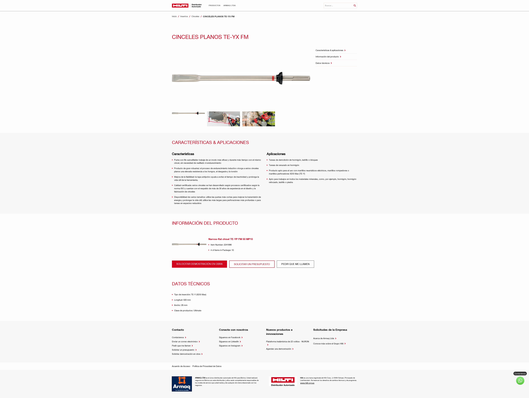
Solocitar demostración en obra (199, 263)
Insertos (184, 16)
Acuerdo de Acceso (181, 366)
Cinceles (195, 16)
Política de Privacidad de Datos (207, 366)
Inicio (174, 16)
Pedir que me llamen (295, 263)
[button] (214, 5)
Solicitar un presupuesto (252, 264)
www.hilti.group (307, 383)
